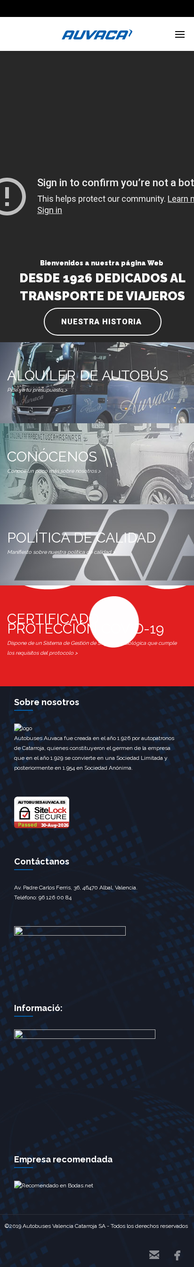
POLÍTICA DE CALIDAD (81, 542)
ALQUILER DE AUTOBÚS (87, 380)
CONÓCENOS (54, 461)
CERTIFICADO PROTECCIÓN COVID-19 (92, 633)
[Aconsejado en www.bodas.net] (53, 1185)
